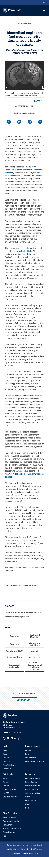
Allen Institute (25, 251)
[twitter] (19, 122)
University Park (14, 657)
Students (14, 644)
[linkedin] (30, 122)
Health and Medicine (35, 636)
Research (14, 636)
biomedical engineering (14, 666)
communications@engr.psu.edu (17, 617)
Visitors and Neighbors (34, 644)
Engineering (24, 23)
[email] (40, 122)
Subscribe (23, 700)
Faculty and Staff (14, 651)
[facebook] (9, 122)
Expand (38, 101)
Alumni (34, 651)
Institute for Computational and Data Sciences (35, 666)
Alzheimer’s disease (22, 474)
